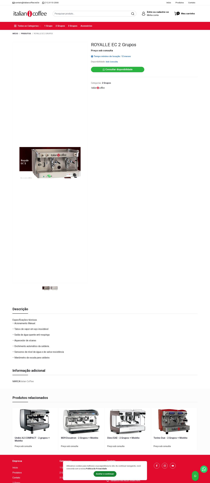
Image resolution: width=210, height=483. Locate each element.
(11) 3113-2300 (51, 2)
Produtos (180, 2)
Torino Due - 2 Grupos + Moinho (170, 438)
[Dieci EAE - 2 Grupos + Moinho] (127, 422)
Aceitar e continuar (105, 474)
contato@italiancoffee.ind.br (27, 2)
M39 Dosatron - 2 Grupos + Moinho (79, 438)
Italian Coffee (27, 381)
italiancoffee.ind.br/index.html (125, 480)
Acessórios (86, 26)
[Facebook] (157, 466)
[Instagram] (165, 466)
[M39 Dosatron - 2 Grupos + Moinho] (81, 422)
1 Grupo (48, 26)
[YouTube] (173, 466)
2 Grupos (60, 26)
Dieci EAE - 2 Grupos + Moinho (123, 438)
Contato (191, 2)
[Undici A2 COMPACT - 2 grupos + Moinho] (35, 422)
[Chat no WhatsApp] (195, 476)
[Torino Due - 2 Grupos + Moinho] (174, 422)
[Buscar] (132, 13)
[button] (155, 13)
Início (169, 2)
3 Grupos (72, 26)
